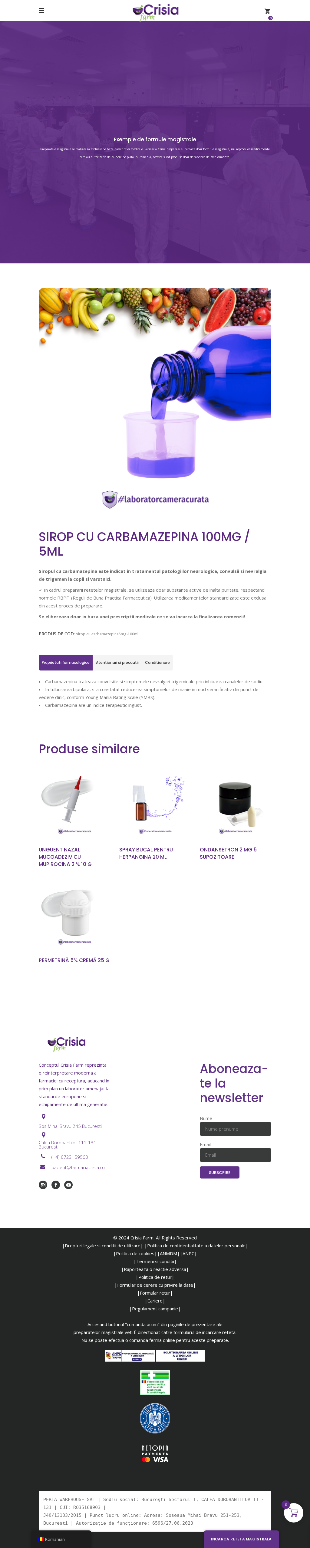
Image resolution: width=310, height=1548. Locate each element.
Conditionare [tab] (157, 662)
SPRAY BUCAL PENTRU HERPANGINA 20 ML (146, 853)
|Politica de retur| (155, 1277)
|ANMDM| (168, 1253)
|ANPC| (188, 1253)
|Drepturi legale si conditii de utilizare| (102, 1245)
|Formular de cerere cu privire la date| (155, 1285)
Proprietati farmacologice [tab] (66, 662)
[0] (267, 11)
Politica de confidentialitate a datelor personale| (197, 1245)
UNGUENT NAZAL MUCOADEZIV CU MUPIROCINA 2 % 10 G (65, 857)
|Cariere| (155, 1301)
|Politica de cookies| (135, 1253)
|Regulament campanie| (155, 1309)
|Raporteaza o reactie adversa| (155, 1269)
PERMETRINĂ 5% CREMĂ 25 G (74, 960)
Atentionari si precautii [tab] (117, 662)
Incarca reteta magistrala (241, 1539)
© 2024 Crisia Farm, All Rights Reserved (155, 1238)
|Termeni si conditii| (155, 1261)
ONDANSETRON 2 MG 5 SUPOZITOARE (228, 853)
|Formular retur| (155, 1293)
